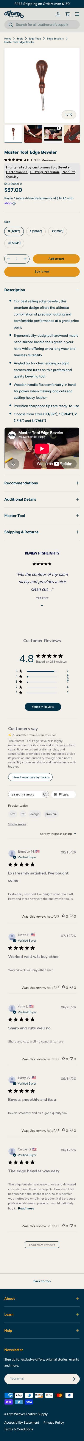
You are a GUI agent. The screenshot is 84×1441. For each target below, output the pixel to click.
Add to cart (56, 259)
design (34, 814)
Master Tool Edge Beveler (19, 42)
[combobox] (42, 24)
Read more (26, 1208)
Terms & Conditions (18, 1429)
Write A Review (43, 707)
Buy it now (42, 271)
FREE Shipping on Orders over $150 (42, 4)
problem (51, 814)
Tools (20, 38)
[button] (67, 14)
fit (23, 814)
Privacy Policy (54, 1422)
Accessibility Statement (21, 1422)
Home (7, 38)
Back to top (42, 1281)
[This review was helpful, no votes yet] (63, 916)
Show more (17, 824)
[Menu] (77, 14)
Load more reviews (42, 1245)
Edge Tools (34, 38)
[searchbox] (24, 794)
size (13, 814)
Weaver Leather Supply (31, 1414)
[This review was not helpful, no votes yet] (71, 916)
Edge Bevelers (55, 38)
